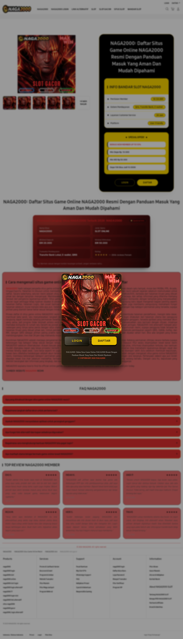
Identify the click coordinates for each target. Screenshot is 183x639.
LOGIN (77, 340)
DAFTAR (104, 340)
